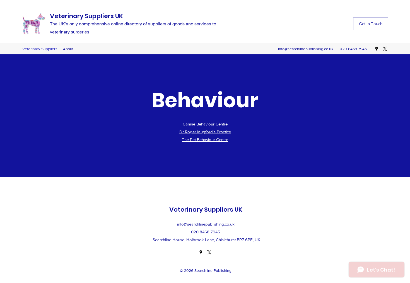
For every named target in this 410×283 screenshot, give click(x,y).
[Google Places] (376, 49)
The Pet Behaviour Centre (205, 139)
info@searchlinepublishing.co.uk (305, 49)
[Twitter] (385, 49)
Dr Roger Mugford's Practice (205, 131)
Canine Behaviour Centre (205, 124)
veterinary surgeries (69, 31)
